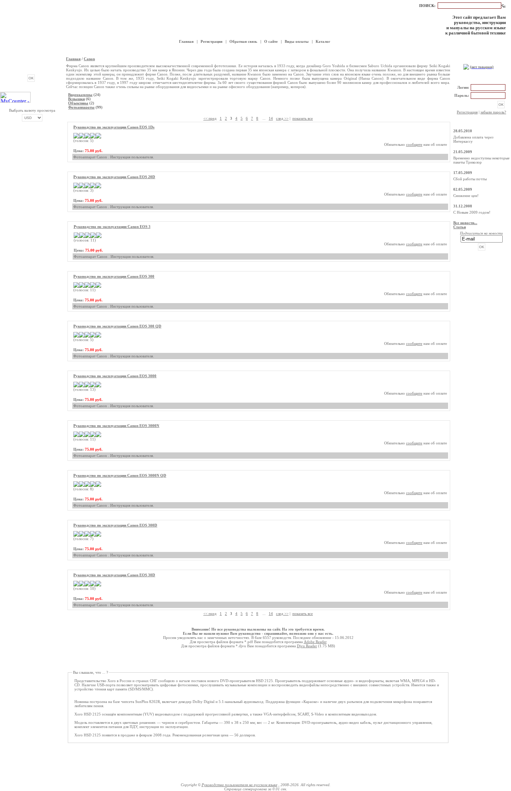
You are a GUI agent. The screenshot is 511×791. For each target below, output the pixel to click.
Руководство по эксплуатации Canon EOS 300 (113, 276)
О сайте (271, 41)
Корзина (481, 59)
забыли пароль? (493, 112)
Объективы (78, 103)
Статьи (459, 227)
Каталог (323, 41)
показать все (302, 118)
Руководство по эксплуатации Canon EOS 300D (115, 525)
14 (271, 118)
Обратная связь (243, 41)
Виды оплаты (297, 41)
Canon (89, 59)
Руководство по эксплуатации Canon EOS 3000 (114, 376)
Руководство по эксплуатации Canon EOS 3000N (116, 426)
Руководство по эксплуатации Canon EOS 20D (114, 177)
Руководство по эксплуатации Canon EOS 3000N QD (119, 475)
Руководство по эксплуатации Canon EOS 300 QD (117, 326)
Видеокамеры (80, 95)
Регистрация (211, 41)
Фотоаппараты (81, 107)
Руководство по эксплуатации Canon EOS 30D (114, 575)
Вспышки (76, 99)
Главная (186, 41)
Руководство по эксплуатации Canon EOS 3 (112, 226)
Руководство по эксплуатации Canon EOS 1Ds (113, 127)
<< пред (210, 118)
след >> (282, 118)
